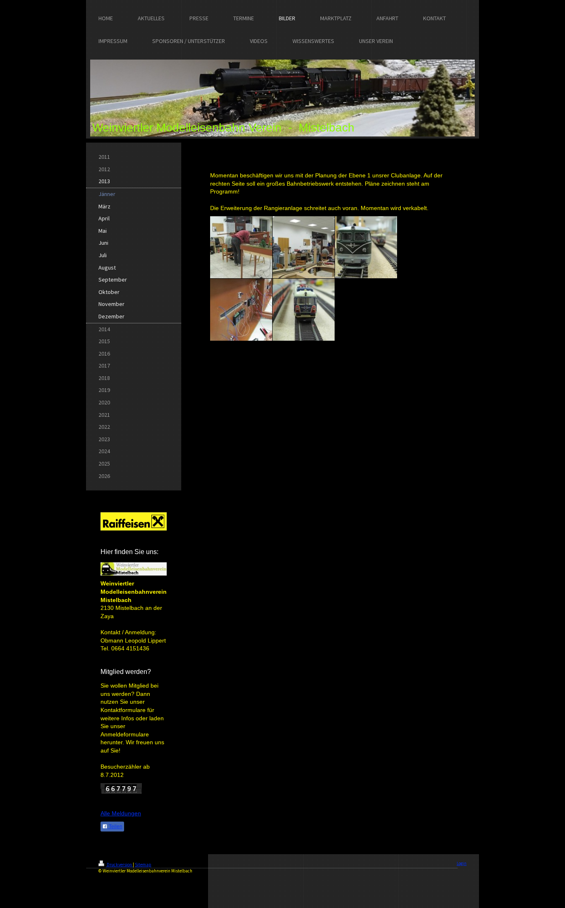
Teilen (115, 826)
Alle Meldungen (121, 813)
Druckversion (119, 864)
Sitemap (143, 864)
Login (462, 863)
